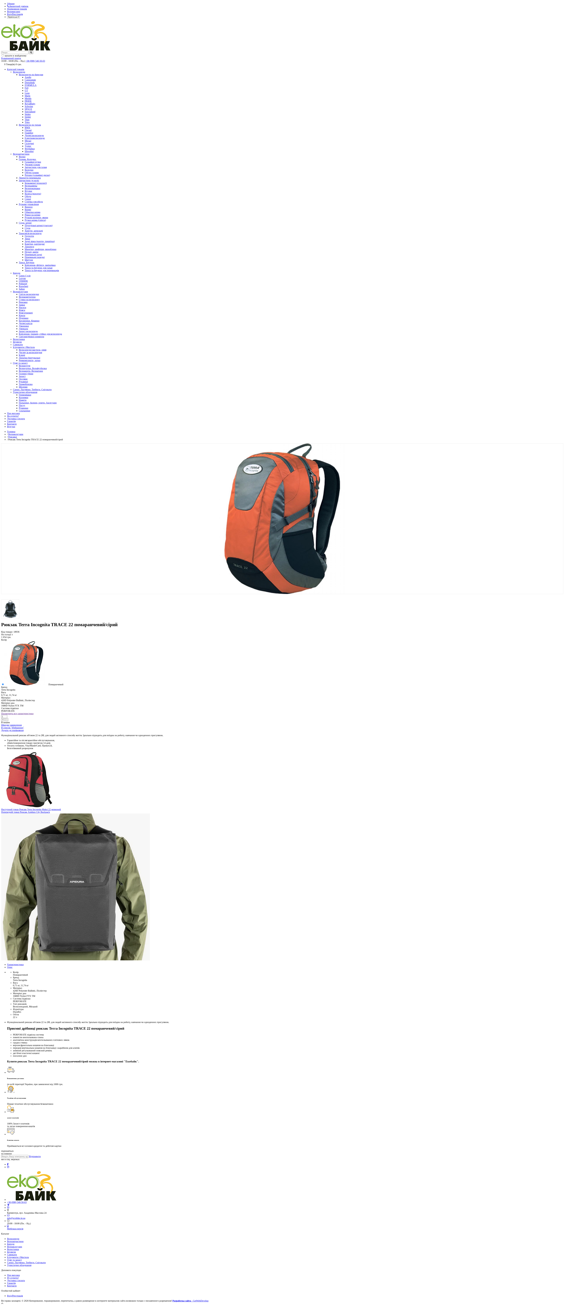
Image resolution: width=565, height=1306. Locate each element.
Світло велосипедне (29, 294)
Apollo (28, 77)
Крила (22, 315)
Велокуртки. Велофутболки (33, 368)
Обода (28, 196)
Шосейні (29, 151)
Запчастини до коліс (29, 180)
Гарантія (11, 421)
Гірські (28, 130)
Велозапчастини (21, 154)
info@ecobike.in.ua (16, 1218)
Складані (29, 143)
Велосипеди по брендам (31, 74)
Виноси (29, 207)
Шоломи (23, 387)
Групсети (29, 236)
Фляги (22, 310)
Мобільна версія (15, 1228)
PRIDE (28, 101)
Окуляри (23, 379)
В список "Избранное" (12, 727)
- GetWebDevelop (190, 1301)
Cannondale (30, 80)
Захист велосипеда (28, 331)
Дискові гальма (32, 164)
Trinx (27, 122)
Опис (10, 967)
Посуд (22, 405)
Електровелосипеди (35, 138)
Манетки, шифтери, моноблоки (40, 249)
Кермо (28, 209)
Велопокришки (32, 188)
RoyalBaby (30, 103)
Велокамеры (31, 186)
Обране (11, 3)
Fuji (26, 88)
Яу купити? (13, 1278)
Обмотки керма (32, 212)
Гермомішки (25, 395)
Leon (27, 93)
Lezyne (22, 278)
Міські (28, 141)
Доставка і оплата (16, 418)
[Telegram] (8, 1205)
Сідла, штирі (25, 223)
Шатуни (29, 260)
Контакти (12, 424)
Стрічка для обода (34, 201)
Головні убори (26, 373)
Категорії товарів (15, 69)
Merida (28, 98)
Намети (22, 400)
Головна (11, 431)
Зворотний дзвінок (18, 6)
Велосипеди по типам (30, 125)
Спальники (24, 410)
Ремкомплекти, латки (29, 360)
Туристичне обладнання (25, 392)
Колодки (29, 170)
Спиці (28, 199)
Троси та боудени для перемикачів (42, 270)
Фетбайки (30, 148)
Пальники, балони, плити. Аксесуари (38, 403)
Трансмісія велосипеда (30, 233)
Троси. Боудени (26, 262)
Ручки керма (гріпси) (35, 220)
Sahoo (22, 289)
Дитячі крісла (25, 323)
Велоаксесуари (20, 291)
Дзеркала (23, 328)
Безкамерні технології (36, 183)
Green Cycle (25, 275)
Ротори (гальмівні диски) (37, 175)
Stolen (28, 114)
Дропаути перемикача (30, 178)
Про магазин (13, 413)
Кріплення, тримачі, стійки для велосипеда (40, 334)
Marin (27, 96)
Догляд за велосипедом (30, 352)
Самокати (18, 344)
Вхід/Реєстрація (15, 14)
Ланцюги (29, 246)
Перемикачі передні (35, 257)
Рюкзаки (23, 302)
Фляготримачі (26, 313)
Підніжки (23, 318)
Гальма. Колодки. (27, 159)
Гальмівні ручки (33, 162)
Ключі (22, 355)
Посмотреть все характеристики (17, 713)
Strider (28, 117)
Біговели (17, 342)
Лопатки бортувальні (29, 358)
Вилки (22, 156)
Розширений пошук (11, 58)
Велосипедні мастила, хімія (32, 350)
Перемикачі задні (33, 254)
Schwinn (29, 106)
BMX (27, 127)
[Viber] (8, 1207)
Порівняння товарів (17, 9)
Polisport (23, 283)
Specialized (30, 111)
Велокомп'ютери (27, 297)
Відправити (35, 1156)
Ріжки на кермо (32, 215)
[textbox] (14, 52)
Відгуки (11, 426)
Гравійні (29, 133)
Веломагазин (13, 11)
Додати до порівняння (12, 730)
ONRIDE (23, 281)
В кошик (5, 722)
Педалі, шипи (31, 252)
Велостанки (19, 339)
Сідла (27, 228)
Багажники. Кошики (29, 320)
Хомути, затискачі (34, 231)
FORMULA (30, 85)
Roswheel (23, 286)
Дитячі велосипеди (34, 135)
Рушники (23, 408)
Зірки (27, 238)
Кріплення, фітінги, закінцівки (40, 265)
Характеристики (15, 964)
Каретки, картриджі (35, 244)
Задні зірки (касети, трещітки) (40, 241)
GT (26, 90)
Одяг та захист (20, 363)
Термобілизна (26, 384)
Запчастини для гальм (36, 167)
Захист (22, 376)
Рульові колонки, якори (36, 217)
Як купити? (13, 416)
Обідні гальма (32, 172)
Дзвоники (24, 326)
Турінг (28, 146)
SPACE (28, 109)
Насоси (22, 307)
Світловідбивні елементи (31, 336)
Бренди (16, 273)
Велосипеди (19, 72)
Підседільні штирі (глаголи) (39, 225)
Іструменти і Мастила (24, 347)
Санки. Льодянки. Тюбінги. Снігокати (32, 389)
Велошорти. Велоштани (31, 371)
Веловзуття (24, 365)
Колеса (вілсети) (33, 193)
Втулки (28, 191)
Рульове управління (29, 204)
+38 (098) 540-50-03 (35, 61)
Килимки (23, 397)
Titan (27, 119)
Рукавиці (23, 381)
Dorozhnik (30, 82)
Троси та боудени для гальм (38, 268)
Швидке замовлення (11, 725)
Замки (22, 305)
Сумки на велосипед (29, 299)
